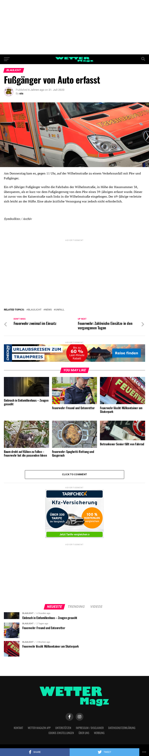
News (48, 310)
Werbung (99, 733)
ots (21, 93)
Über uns (84, 733)
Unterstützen (63, 728)
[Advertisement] (74, 27)
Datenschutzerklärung (121, 728)
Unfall (59, 310)
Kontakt (18, 728)
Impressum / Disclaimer (90, 728)
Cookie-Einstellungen (61, 733)
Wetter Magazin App (39, 728)
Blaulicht (35, 310)
